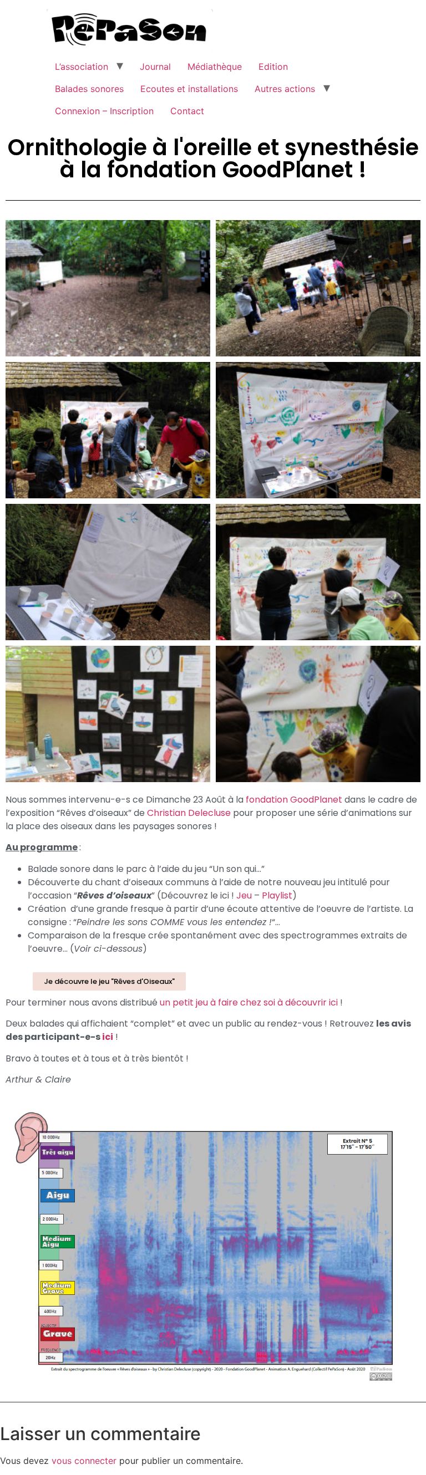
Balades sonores (89, 88)
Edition (273, 66)
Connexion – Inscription (104, 110)
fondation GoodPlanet (294, 799)
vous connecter (84, 1460)
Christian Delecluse (189, 813)
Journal (155, 66)
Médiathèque (214, 66)
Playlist (277, 895)
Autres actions (285, 88)
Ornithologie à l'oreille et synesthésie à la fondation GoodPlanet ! (213, 158)
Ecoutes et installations (189, 88)
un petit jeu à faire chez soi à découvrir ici (249, 1002)
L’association (81, 66)
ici (107, 1036)
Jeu (244, 895)
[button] (109, 981)
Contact (187, 110)
